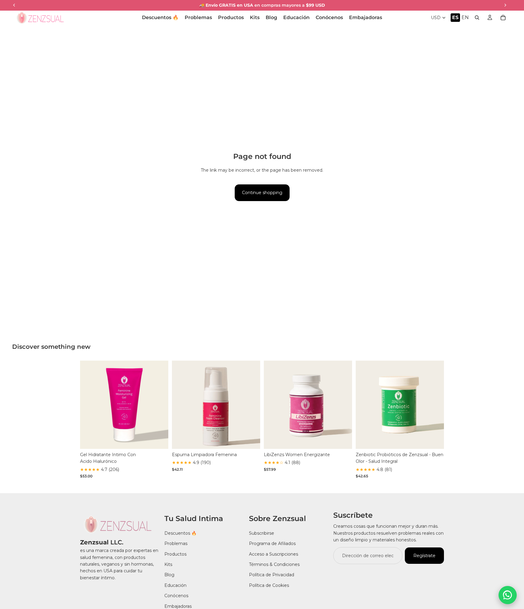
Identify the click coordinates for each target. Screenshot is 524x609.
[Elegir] (158, 439)
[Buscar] (477, 17)
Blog (169, 574)
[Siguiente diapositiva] (159, 405)
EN (465, 17)
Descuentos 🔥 (180, 533)
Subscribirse (261, 533)
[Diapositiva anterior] (89, 405)
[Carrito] (503, 17)
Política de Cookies (269, 585)
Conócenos (176, 595)
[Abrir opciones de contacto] (508, 595)
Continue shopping (262, 192)
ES (455, 17)
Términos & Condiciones (274, 564)
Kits (168, 564)
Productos (175, 554)
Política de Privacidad (271, 574)
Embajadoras (178, 606)
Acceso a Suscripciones (273, 554)
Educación (175, 585)
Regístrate (424, 555)
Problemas (175, 543)
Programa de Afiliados (272, 543)
